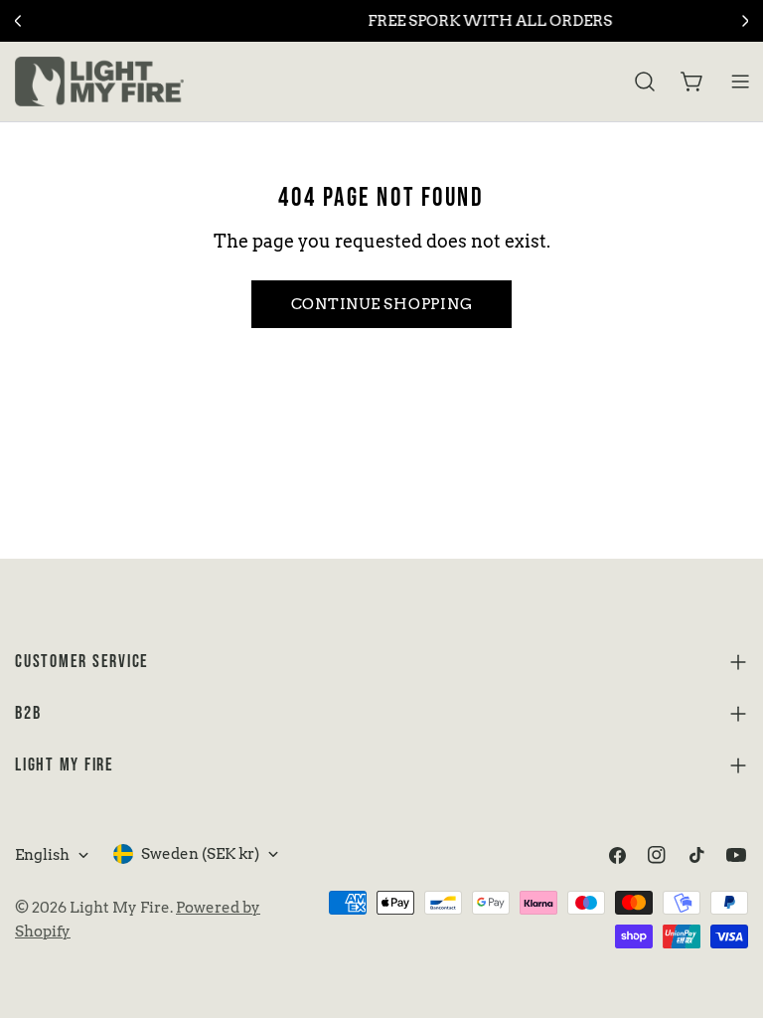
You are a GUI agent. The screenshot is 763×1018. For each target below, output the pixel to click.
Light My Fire (120, 908)
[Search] (645, 81)
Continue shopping (382, 304)
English (42, 855)
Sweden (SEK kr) (200, 854)
